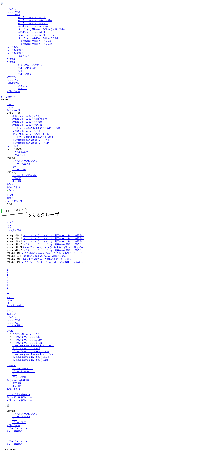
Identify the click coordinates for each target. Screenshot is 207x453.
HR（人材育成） (15, 230)
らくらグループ (15, 201)
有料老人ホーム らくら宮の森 (33, 26)
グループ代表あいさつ (23, 371)
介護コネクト (25, 56)
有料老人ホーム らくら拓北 (26, 336)
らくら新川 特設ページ (18, 394)
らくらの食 (12, 47)
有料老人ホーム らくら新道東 (33, 23)
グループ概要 (25, 74)
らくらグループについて (30, 65)
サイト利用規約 (15, 431)
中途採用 (22, 88)
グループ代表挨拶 (27, 68)
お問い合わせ (13, 91)
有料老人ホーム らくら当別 (32, 17)
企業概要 (11, 59)
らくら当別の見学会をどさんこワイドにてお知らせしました (52, 253)
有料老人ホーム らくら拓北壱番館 (35, 20)
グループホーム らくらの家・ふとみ (36, 35)
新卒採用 (22, 85)
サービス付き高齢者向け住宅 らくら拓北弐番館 (42, 29)
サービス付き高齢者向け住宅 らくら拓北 (33, 345)
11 (8, 292)
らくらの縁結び (15, 50)
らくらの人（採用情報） (24, 175)
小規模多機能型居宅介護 (30, 140)
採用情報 (11, 77)
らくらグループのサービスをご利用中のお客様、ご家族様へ (53, 235)
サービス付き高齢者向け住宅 (36, 128)
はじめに (11, 8)
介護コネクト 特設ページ (19, 400)
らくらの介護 (13, 11)
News (9, 225)
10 (8, 290)
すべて (10, 222)
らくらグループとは (22, 368)
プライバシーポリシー (18, 428)
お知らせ (11, 184)
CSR (9, 227)
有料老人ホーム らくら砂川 (32, 32)
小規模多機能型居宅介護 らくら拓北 (36, 44)
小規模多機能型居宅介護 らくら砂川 (36, 41)
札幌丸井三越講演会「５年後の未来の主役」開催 (47, 259)
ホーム (10, 104)
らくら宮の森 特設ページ (19, 397)
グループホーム (30, 134)
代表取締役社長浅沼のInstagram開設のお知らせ (44, 256)
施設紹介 (11, 331)
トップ (10, 195)
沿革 (20, 71)
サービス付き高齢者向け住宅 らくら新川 (38, 38)
